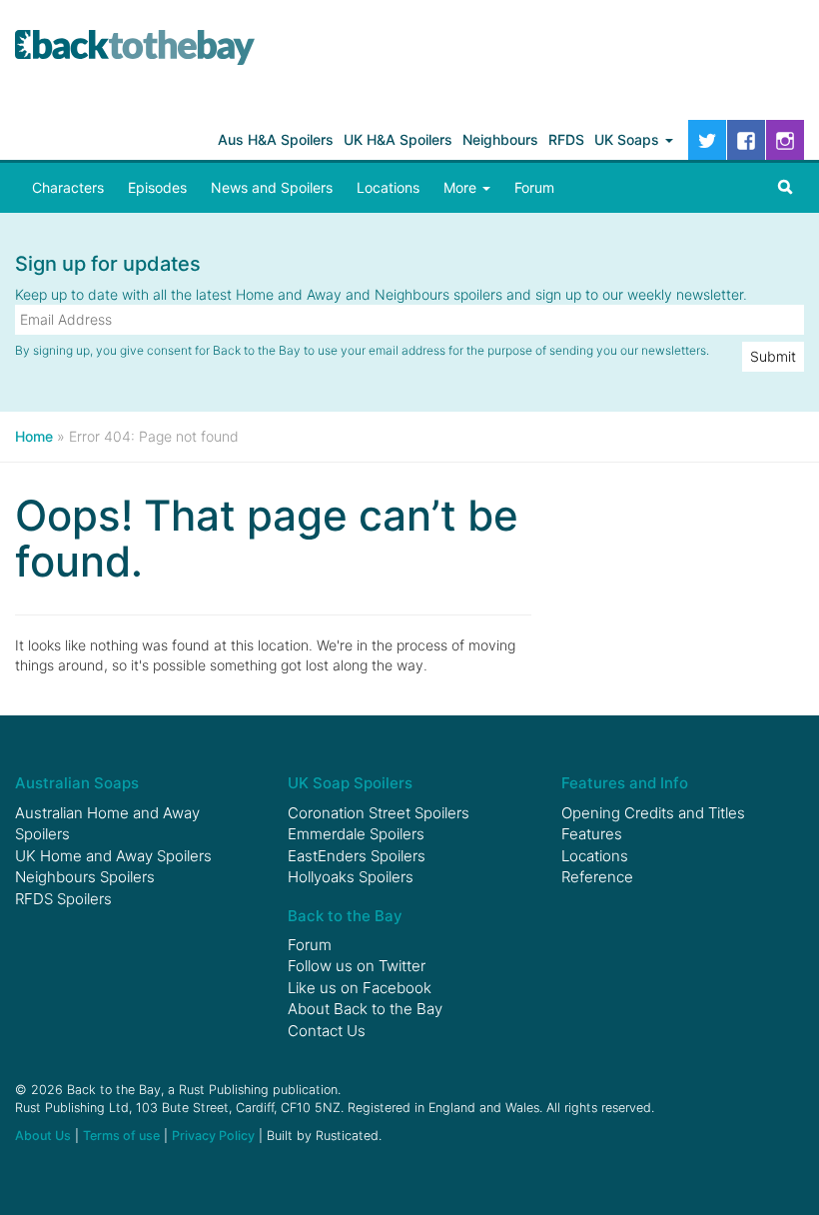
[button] (785, 188)
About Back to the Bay (365, 1008)
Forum (534, 187)
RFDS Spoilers (63, 898)
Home (34, 436)
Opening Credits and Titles (653, 812)
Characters (68, 187)
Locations (388, 187)
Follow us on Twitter (356, 965)
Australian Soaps (77, 782)
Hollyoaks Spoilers (350, 876)
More (461, 187)
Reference (597, 876)
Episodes (157, 187)
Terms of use (121, 1135)
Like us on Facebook (359, 987)
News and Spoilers (272, 187)
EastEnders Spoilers (356, 855)
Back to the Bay (135, 47)
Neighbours (500, 139)
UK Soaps (628, 139)
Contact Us (327, 1030)
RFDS (566, 139)
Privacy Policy (213, 1135)
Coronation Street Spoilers (378, 812)
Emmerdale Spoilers (356, 833)
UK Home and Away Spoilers (113, 855)
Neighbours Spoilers (85, 876)
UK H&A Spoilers (398, 139)
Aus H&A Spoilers (276, 139)
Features (591, 833)
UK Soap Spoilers (350, 782)
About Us (43, 1135)
